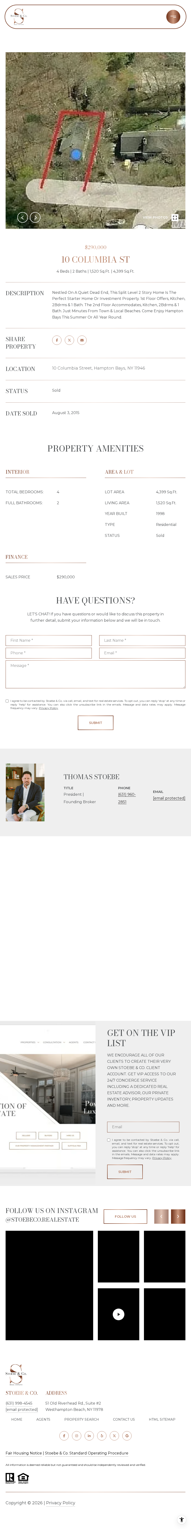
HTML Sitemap (162, 1419)
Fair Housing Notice (24, 1453)
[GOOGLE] (127, 1435)
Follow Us (125, 1216)
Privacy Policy (48, 708)
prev (22, 217)
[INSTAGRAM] (76, 1435)
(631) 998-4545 (19, 1403)
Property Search (81, 1419)
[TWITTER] (114, 1435)
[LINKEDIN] (89, 1435)
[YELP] (101, 1435)
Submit (95, 723)
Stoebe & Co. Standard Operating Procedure (86, 1453)
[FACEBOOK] (64, 1435)
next (35, 217)
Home (16, 1419)
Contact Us (124, 1419)
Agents (43, 1419)
